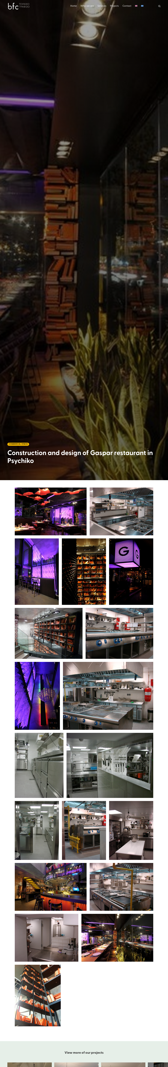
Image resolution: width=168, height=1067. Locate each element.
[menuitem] (136, 6)
